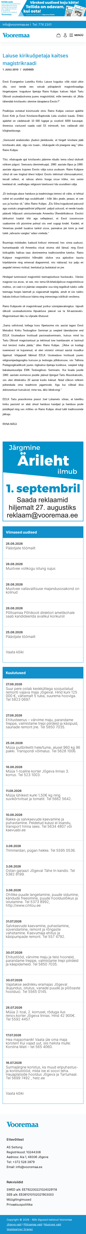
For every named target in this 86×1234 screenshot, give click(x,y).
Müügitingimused (19, 1199)
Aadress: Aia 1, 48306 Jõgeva (27, 1157)
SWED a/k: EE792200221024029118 (32, 1189)
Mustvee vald (52, 1224)
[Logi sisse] (65, 35)
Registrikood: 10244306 (24, 1152)
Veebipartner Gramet (20, 1229)
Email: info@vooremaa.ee (24, 1167)
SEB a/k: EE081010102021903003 (30, 1194)
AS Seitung (14, 1147)
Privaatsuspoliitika (19, 1204)
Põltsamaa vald (33, 1224)
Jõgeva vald (14, 1224)
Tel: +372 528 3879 (21, 1162)
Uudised (28, 69)
